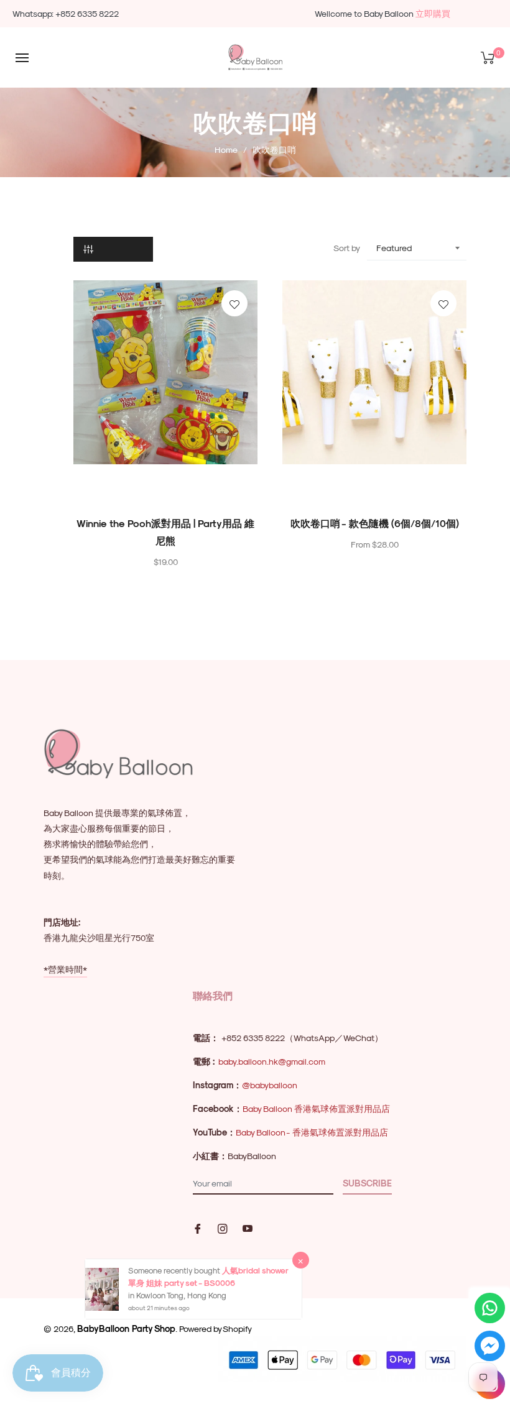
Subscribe (367, 1183)
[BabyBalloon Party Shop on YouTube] (248, 1227)
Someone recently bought (175, 1270)
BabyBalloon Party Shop (126, 1328)
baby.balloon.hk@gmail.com (271, 1061)
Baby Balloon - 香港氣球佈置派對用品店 (312, 1132)
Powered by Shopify (215, 1328)
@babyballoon (269, 1085)
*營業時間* (65, 969)
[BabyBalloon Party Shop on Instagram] (223, 1227)
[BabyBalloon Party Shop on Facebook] (198, 1227)
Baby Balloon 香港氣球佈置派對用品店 (316, 1108)
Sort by (346, 247)
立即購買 (432, 13)
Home (226, 149)
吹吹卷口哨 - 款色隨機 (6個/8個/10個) (374, 523)
